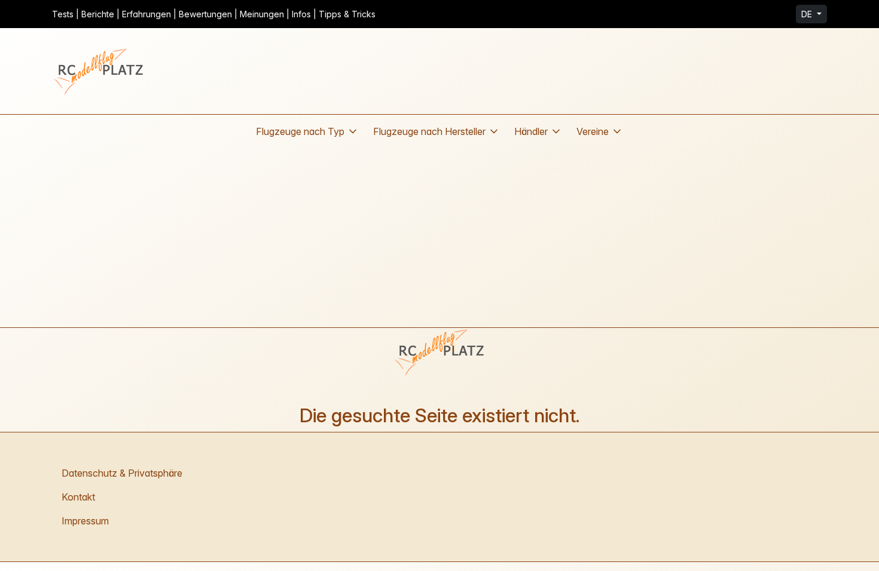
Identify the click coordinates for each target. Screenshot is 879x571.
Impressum (85, 521)
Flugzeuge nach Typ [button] (300, 131)
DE (807, 14)
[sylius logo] (100, 71)
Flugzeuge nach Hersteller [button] (429, 131)
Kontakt (78, 497)
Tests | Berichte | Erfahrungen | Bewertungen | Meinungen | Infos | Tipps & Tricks (214, 14)
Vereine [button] (592, 131)
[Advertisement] (439, 237)
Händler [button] (531, 131)
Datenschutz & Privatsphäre (122, 473)
